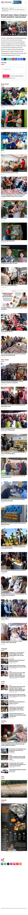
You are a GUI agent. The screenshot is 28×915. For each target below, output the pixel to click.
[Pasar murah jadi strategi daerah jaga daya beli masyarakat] (14, 560)
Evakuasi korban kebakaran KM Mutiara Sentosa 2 (12, 847)
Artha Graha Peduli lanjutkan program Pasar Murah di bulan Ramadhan (12, 240)
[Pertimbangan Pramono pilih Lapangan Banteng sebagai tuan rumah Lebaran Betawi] (4, 765)
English (17, 882)
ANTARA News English (20, 887)
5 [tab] (18, 798)
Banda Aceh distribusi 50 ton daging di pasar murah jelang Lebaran (13, 330)
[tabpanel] (14, 789)
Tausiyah (17, 879)
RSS (16, 903)
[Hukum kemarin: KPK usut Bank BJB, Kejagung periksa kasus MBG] (4, 667)
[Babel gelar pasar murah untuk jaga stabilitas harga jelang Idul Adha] (14, 489)
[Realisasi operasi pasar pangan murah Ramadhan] (14, 298)
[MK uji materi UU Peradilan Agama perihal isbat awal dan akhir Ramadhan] (4, 750)
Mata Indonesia (5, 894)
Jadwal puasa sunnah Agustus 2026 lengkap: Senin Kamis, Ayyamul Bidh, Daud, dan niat (16, 654)
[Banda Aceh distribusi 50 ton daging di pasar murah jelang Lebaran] (14, 322)
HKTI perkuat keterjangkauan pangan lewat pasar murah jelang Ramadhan (12, 284)
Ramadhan (6, 8)
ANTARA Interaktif (5, 892)
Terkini (3, 681)
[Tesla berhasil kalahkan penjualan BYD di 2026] (4, 771)
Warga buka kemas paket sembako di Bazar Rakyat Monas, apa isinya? (12, 105)
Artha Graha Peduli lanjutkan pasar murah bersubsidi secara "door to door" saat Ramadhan (14, 127)
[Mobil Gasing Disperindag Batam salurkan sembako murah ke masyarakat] (14, 371)
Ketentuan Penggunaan (21, 892)
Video (11, 8)
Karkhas (3, 887)
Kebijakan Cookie (19, 896)
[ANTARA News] (6, 2)
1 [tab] (10, 798)
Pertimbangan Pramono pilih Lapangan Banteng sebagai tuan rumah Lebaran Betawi (17, 764)
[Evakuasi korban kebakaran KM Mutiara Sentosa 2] (4, 661)
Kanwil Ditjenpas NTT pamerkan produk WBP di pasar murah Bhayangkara (13, 453)
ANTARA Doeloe (5, 896)
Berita (16, 868)
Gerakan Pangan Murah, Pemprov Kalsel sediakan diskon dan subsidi (11, 641)
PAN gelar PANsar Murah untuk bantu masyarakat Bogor (14, 149)
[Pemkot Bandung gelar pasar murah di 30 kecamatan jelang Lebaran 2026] (14, 163)
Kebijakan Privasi (19, 894)
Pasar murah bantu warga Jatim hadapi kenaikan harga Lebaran (14, 618)
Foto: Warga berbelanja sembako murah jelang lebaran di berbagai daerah (13, 354)
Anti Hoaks (3, 890)
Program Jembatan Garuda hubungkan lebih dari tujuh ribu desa (12, 793)
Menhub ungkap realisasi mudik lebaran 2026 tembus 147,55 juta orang (17, 758)
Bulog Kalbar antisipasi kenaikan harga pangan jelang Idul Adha (13, 523)
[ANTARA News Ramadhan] (8, 860)
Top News (4, 721)
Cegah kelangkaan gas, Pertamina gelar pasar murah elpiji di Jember (13, 547)
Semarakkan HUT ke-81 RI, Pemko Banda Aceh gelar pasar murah (13, 405)
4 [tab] (16, 798)
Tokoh (16, 877)
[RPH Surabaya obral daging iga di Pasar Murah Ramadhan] (14, 209)
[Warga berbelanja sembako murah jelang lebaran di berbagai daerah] (14, 344)
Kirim (6, 76)
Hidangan (17, 872)
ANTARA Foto (18, 906)
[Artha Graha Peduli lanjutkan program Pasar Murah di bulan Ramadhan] (14, 231)
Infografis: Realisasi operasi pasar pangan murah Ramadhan (14, 308)
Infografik (11, 659)
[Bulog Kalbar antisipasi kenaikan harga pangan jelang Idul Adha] (14, 513)
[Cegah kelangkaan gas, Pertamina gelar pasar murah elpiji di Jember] (14, 537)
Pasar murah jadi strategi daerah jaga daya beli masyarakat (13, 571)
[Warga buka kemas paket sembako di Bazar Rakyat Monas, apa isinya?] (14, 96)
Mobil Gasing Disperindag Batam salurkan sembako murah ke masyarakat (12, 382)
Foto (10, 671)
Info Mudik (17, 875)
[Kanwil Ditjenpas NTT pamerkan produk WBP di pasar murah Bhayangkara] (14, 442)
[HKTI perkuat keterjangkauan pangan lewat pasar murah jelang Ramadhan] (14, 275)
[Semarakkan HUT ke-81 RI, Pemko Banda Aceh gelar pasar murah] (14, 395)
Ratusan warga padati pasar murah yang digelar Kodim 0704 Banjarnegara (14, 429)
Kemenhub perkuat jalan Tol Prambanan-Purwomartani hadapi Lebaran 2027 (17, 715)
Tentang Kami (18, 899)
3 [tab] (14, 798)
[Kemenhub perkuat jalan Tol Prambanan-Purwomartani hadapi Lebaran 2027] (4, 715)
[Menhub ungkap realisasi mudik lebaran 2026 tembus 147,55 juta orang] (4, 757)
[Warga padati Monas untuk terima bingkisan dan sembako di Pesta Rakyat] (14, 584)
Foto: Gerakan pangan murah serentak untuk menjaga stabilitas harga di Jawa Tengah (13, 195)
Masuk (16, 890)
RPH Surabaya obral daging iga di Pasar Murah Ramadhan (13, 218)
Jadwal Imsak (18, 884)
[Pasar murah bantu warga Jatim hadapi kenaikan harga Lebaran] (14, 608)
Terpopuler (4, 648)
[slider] (6, 34)
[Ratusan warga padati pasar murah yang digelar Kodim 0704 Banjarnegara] (14, 419)
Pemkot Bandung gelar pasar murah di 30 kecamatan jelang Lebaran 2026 (12, 172)
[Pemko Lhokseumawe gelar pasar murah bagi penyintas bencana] (14, 466)
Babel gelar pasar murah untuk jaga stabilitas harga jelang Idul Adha (13, 500)
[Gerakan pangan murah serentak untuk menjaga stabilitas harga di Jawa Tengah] (14, 185)
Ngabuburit (18, 870)
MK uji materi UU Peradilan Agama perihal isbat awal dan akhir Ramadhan (17, 750)
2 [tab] (12, 798)
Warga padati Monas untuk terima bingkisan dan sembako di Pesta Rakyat (14, 594)
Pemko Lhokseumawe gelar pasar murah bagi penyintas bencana (13, 476)
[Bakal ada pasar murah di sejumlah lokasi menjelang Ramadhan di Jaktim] (14, 253)
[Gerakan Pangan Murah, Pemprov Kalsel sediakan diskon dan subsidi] (14, 631)
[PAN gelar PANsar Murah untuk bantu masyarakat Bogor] (14, 140)
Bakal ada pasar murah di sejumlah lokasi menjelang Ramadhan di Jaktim (12, 262)
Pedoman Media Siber (20, 901)
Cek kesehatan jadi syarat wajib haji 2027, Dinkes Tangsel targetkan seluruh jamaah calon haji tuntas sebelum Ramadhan (14, 744)
